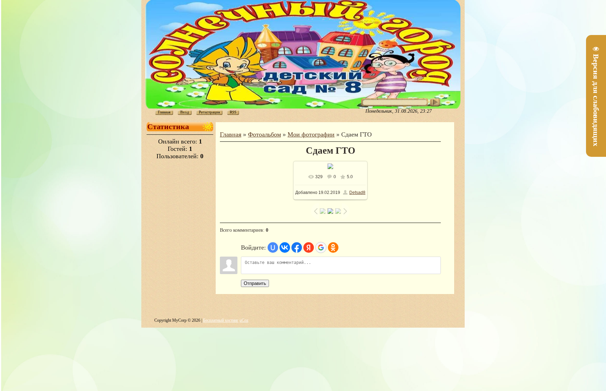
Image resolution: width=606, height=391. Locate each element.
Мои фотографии (311, 134)
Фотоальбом (264, 134)
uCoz (244, 320)
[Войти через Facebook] (296, 247)
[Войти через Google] (320, 247)
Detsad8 (357, 192)
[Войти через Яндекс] (308, 247)
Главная (230, 134)
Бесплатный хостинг (220, 320)
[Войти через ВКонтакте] (285, 247)
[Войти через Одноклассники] (333, 247)
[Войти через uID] (273, 247)
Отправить (255, 283)
